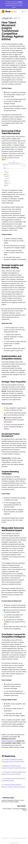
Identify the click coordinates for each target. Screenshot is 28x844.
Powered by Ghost (14, 842)
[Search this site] (22, 11)
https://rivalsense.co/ (9, 741)
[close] (26, 4)
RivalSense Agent (7, 18)
